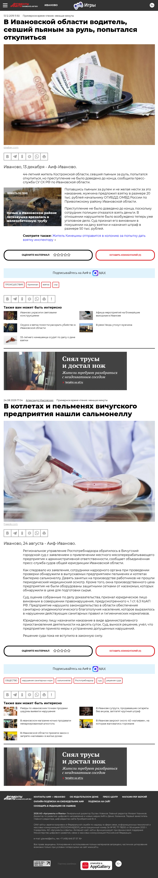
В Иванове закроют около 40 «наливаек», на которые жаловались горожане (122, 722)
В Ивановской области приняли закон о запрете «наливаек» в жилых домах (44, 734)
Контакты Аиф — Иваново (49, 797)
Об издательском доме (84, 797)
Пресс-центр (110, 797)
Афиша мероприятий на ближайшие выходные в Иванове (118, 314)
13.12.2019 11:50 (12, 15)
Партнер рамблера (67, 864)
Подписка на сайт (99, 801)
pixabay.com (11, 147)
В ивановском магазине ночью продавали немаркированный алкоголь (45, 722)
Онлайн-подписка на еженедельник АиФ (59, 801)
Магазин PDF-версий (134, 797)
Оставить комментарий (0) (125, 255)
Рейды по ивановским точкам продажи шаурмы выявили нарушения (44, 710)
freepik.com (11, 524)
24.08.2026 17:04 (13, 400)
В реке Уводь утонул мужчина (114, 324)
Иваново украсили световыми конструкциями (38, 314)
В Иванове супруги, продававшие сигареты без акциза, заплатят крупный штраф (122, 710)
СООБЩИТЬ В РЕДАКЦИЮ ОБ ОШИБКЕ (55, 806)
